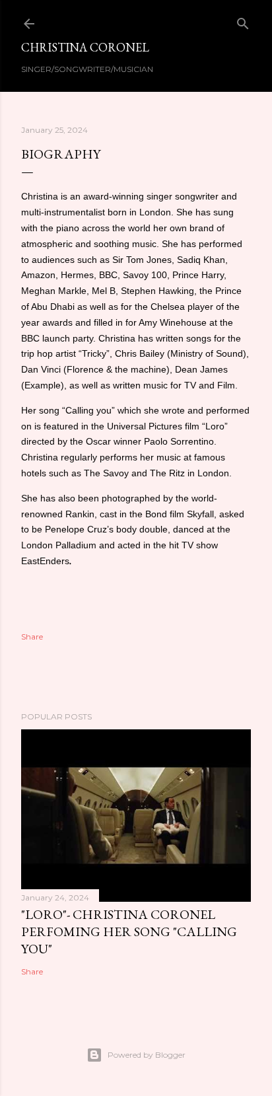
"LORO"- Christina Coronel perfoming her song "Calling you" (129, 931)
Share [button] (32, 636)
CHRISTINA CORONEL (85, 47)
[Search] (243, 21)
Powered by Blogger (147, 1055)
